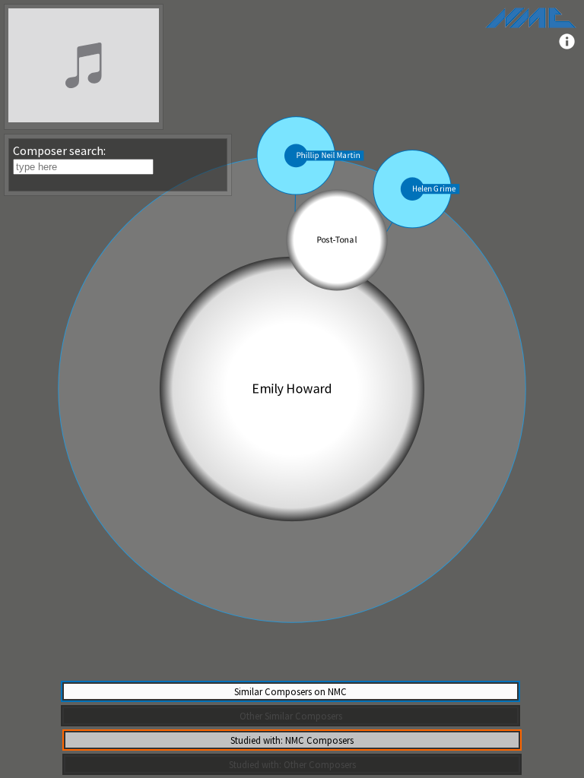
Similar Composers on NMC (290, 691)
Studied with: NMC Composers (292, 740)
